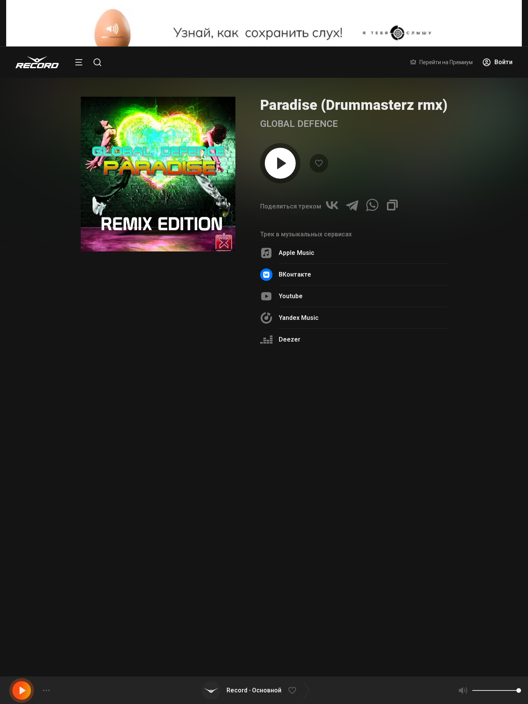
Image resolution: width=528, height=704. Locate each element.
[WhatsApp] (372, 205)
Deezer (289, 339)
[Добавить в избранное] (292, 690)
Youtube (291, 296)
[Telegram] (352, 205)
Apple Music (296, 252)
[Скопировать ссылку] (392, 205)
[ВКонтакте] (332, 205)
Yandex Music (299, 317)
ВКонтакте (295, 274)
